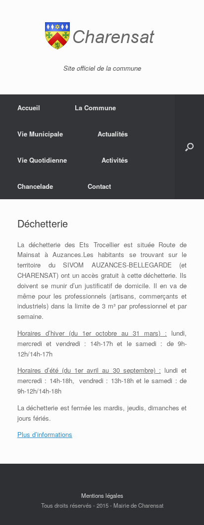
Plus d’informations (44, 434)
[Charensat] (102, 35)
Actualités (113, 133)
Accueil (28, 107)
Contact (99, 186)
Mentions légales (102, 495)
